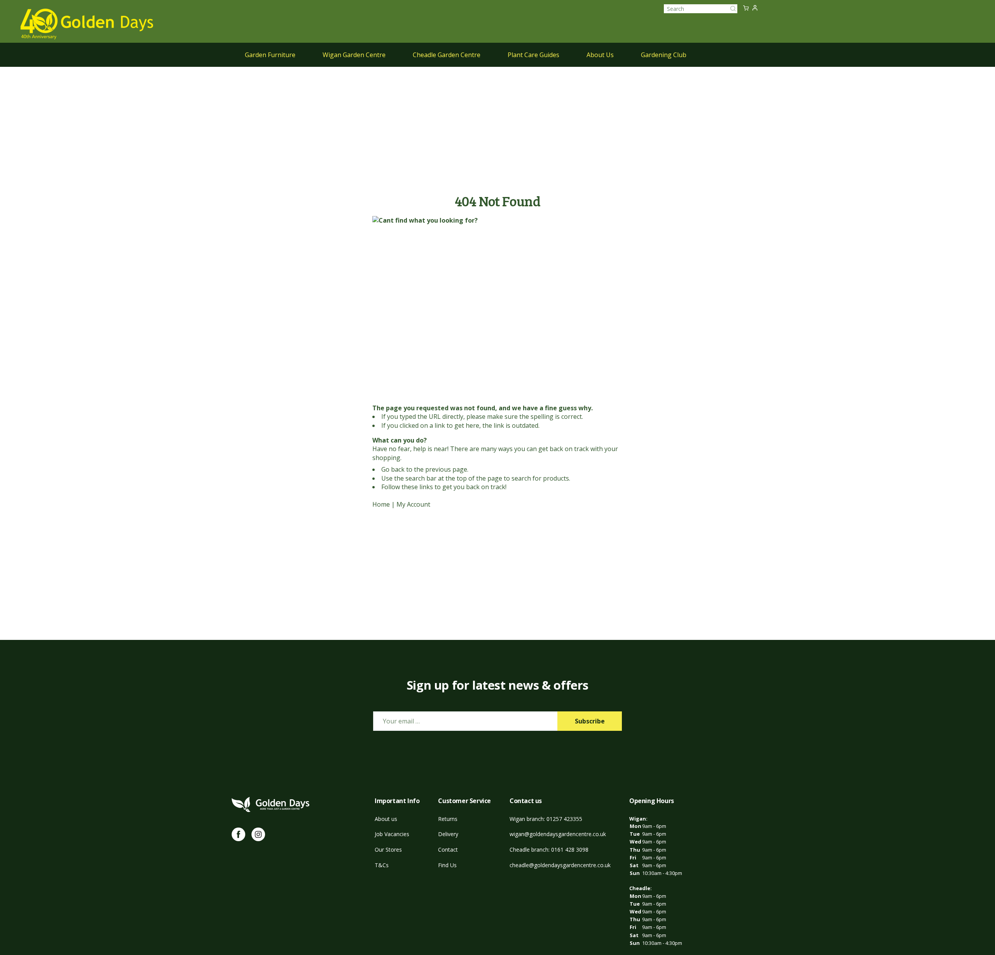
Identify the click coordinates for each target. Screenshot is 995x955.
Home (381, 504)
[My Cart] (746, 8)
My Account (413, 504)
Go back (393, 469)
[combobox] (700, 8)
